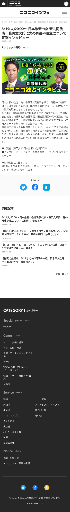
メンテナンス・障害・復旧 (16, 463)
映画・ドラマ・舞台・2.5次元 (17, 377)
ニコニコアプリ (11, 416)
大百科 (6, 427)
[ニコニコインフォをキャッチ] (46, 487)
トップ (4, 22)
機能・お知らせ (11, 458)
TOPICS (7, 327)
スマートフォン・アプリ (47, 405)
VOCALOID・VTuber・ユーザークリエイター (17, 369)
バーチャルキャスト (13, 432)
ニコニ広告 (40, 399)
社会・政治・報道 (16, 22)
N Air (5, 437)
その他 (6, 384)
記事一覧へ (61, 274)
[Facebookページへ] (35, 487)
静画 (5, 405)
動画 (5, 399)
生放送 (6, 410)
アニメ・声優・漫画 (13, 343)
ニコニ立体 (8, 443)
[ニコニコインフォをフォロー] (23, 487)
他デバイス (40, 410)
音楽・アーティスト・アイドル (17, 355)
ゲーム (6, 362)
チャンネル (8, 421)
